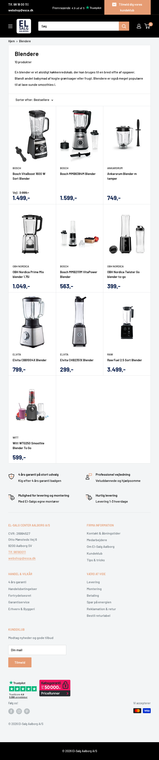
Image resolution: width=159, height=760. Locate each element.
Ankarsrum (115, 168)
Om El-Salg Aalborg (100, 546)
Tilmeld (19, 662)
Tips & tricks (96, 560)
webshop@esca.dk (22, 558)
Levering (93, 582)
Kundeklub (94, 553)
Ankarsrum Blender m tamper (122, 176)
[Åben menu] (10, 26)
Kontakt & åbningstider (103, 533)
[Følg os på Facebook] (11, 711)
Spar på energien (99, 602)
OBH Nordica (21, 266)
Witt (15, 437)
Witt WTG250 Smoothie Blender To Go (28, 445)
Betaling (93, 595)
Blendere (25, 41)
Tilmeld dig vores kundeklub (130, 7)
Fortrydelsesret (19, 595)
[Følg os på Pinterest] (27, 711)
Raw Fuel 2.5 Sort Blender (124, 360)
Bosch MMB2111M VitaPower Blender (78, 274)
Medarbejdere (97, 540)
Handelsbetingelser (22, 589)
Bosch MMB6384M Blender (78, 174)
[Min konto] (139, 26)
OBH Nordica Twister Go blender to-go (123, 274)
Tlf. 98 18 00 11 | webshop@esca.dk (20, 7)
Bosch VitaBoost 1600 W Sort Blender (29, 176)
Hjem (11, 41)
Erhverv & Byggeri (21, 609)
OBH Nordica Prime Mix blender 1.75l (28, 274)
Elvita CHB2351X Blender (77, 360)
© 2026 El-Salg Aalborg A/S (79, 751)
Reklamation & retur (101, 609)
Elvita (17, 354)
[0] (147, 26)
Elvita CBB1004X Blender (30, 360)
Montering (94, 589)
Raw (110, 354)
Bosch (17, 168)
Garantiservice (19, 602)
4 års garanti (17, 582)
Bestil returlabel (98, 615)
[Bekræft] (124, 26)
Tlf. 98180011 (17, 552)
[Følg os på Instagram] (19, 711)
